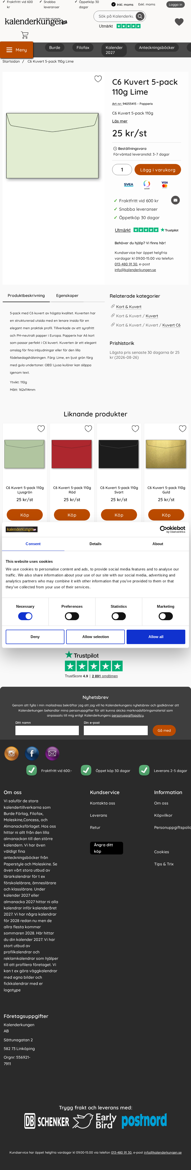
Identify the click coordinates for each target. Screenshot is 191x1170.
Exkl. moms (146, 4)
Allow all (155, 637)
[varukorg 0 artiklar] (26, 35)
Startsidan (11, 61)
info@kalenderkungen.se (135, 270)
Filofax (83, 47)
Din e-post (92, 723)
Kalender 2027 (114, 50)
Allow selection (95, 637)
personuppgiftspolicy (127, 715)
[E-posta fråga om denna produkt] (175, 200)
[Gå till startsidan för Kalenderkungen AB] (36, 21)
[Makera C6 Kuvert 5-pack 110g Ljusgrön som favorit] (41, 430)
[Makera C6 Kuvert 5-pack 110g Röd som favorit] (88, 430)
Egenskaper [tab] (67, 295)
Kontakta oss (102, 803)
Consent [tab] (33, 544)
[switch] (72, 616)
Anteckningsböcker (157, 47)
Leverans (98, 815)
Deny (35, 637)
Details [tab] (96, 544)
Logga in (175, 4)
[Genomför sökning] (140, 16)
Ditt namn (23, 723)
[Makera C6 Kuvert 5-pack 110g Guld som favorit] (182, 430)
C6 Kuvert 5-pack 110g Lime (50, 61)
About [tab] (157, 544)
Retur (95, 827)
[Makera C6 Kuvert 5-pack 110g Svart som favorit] (135, 430)
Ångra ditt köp (103, 847)
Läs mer (120, 121)
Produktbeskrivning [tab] (26, 295)
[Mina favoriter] (179, 22)
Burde (54, 47)
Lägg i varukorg (158, 169)
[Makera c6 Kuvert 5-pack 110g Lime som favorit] (97, 80)
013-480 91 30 (126, 264)
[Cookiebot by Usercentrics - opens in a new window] (163, 529)
